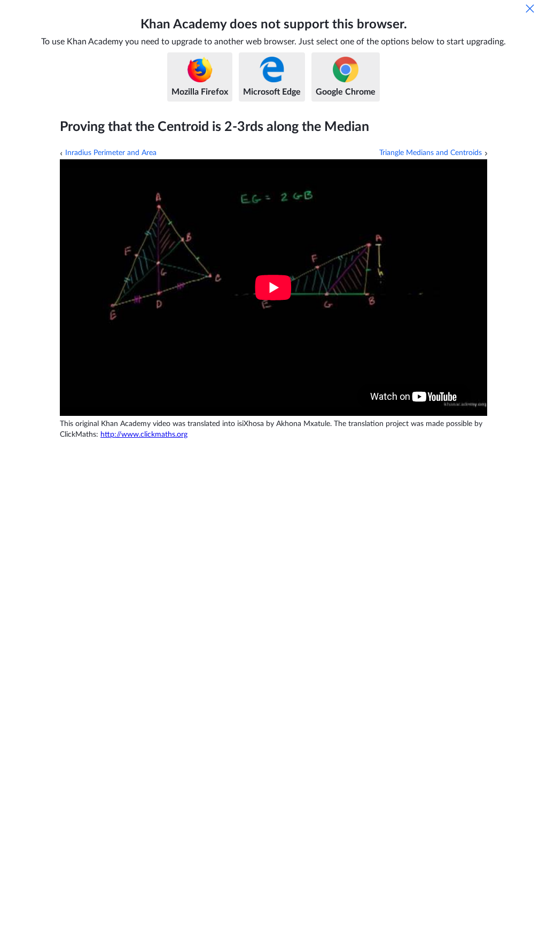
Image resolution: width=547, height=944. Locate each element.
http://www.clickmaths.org (143, 434)
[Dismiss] (529, 8)
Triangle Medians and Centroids (430, 153)
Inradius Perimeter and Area (111, 153)
